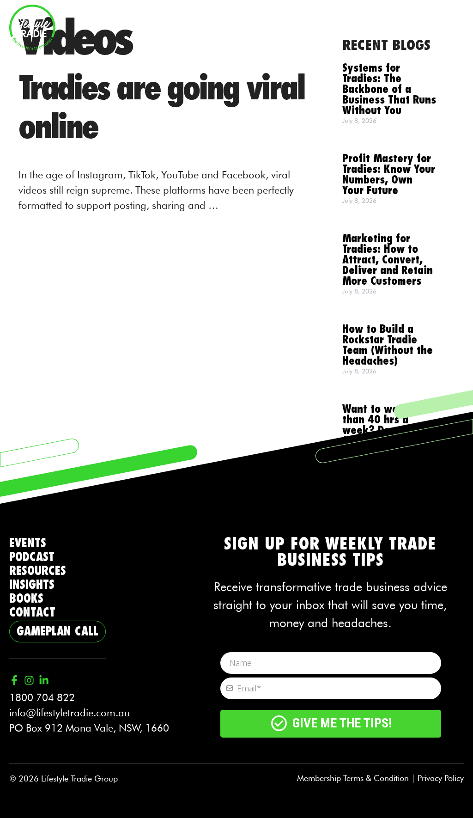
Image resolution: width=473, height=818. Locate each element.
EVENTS (27, 543)
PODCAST (32, 557)
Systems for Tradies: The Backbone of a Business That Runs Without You (389, 89)
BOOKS (26, 598)
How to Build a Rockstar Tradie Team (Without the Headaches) (387, 345)
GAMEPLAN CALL (57, 631)
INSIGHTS (32, 585)
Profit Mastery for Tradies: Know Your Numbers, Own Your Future (388, 174)
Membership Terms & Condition (353, 778)
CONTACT (32, 612)
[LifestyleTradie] (32, 26)
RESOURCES (37, 571)
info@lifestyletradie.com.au (69, 713)
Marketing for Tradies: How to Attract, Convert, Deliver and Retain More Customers (387, 260)
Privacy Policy (441, 778)
